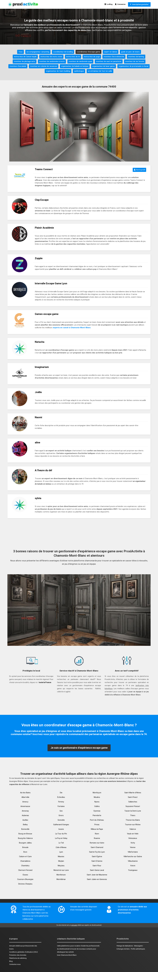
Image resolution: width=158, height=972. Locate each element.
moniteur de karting (136, 56)
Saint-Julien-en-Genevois (97, 879)
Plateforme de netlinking (18, 958)
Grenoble (61, 820)
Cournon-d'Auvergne (25, 879)
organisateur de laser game (103, 66)
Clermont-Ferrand (25, 870)
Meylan (61, 861)
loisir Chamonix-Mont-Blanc (67, 955)
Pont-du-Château (97, 820)
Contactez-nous (15, 964)
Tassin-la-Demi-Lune (132, 811)
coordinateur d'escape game (88, 52)
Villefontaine (133, 852)
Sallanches (132, 802)
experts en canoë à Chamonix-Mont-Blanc (72, 327)
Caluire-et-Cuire (25, 856)
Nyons (96, 802)
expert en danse (110, 52)
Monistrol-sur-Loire (61, 870)
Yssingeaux (132, 870)
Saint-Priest (133, 797)
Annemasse (25, 806)
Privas (96, 825)
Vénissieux (132, 838)
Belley (25, 825)
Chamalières (25, 861)
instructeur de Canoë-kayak (25, 56)
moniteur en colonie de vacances (43, 66)
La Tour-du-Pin (61, 834)
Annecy (25, 802)
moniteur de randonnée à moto (52, 61)
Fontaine (61, 806)
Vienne (132, 847)
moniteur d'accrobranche (114, 56)
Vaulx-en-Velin (132, 834)
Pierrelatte (97, 815)
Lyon (61, 852)
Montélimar (61, 879)
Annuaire (12, 946)
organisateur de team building (58, 71)
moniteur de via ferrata (134, 61)
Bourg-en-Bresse (25, 834)
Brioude (25, 847)
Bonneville (25, 829)
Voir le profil (140, 170)
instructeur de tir (73, 56)
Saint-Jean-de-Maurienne (97, 875)
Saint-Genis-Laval (97, 870)
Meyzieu (61, 866)
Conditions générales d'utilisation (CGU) (23, 952)
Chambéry (25, 866)
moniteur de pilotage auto (24, 61)
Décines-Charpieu (25, 884)
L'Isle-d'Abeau (61, 847)
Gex (61, 811)
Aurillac (25, 820)
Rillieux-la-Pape (97, 829)
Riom (97, 834)
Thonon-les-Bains (133, 820)
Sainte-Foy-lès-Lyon (97, 852)
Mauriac (61, 856)
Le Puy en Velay (61, 838)
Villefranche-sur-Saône (133, 856)
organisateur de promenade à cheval (133, 66)
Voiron (132, 866)
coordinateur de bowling (63, 52)
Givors (61, 815)
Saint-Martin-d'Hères (132, 793)
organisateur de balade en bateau (74, 66)
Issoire (61, 829)
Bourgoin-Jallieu (25, 843)
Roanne (97, 838)
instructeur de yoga (92, 56)
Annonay (25, 811)
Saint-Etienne (96, 861)
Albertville (25, 797)
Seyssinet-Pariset (133, 806)
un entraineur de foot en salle (100, 71)
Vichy (133, 843)
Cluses (25, 875)
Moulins (97, 797)
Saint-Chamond (97, 847)
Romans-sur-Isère (97, 843)
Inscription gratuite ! (140, 4)
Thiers (132, 815)
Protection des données (17, 955)
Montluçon (97, 793)
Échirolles (61, 797)
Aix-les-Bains (25, 793)
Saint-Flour (97, 866)
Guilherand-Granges (61, 825)
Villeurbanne (133, 861)
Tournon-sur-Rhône (132, 825)
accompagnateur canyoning (38, 52)
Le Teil (61, 843)
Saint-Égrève (97, 856)
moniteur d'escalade (18, 66)
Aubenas (25, 815)
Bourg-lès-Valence (25, 838)
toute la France (45, 682)
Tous (20, 52)
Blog (11, 961)
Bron (25, 852)
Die (61, 793)
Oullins (97, 806)
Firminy (61, 802)
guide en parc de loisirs (130, 52)
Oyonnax (96, 811)
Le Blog (109, 4)
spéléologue (79, 71)
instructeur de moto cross (51, 56)
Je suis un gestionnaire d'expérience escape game (79, 747)
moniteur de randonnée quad (80, 61)
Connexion (121, 4)
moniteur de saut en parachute (108, 61)
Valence (132, 829)
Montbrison (61, 875)
